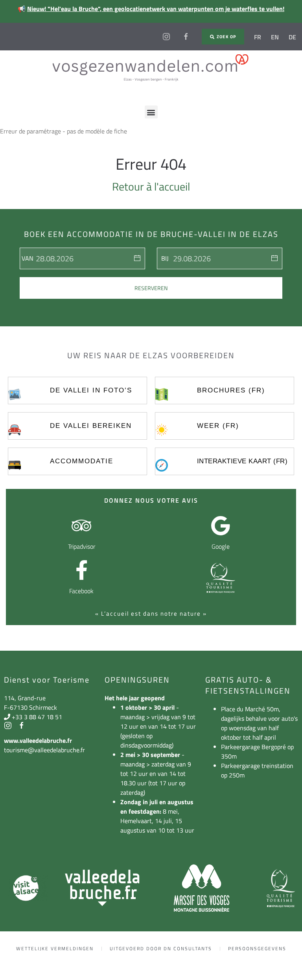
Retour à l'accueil (151, 186)
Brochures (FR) (231, 390)
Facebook (81, 591)
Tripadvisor (81, 546)
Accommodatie (81, 461)
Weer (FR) (218, 425)
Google (221, 546)
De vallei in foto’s (91, 390)
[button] (151, 111)
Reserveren (151, 288)
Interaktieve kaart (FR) (242, 461)
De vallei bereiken (91, 425)
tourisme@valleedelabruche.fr (44, 750)
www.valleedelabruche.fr (38, 740)
